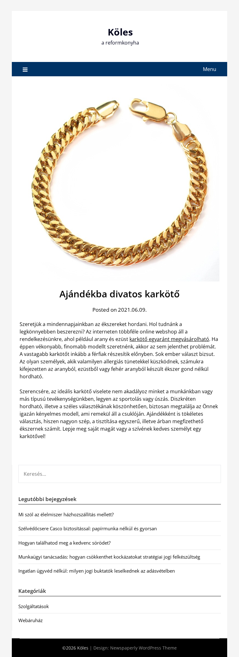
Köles (120, 32)
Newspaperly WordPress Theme (143, 648)
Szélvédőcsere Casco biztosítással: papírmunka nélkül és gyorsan (87, 528)
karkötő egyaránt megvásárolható (169, 339)
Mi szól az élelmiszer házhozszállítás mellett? (66, 514)
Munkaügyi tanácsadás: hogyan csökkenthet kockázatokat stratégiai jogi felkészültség (109, 557)
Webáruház (30, 620)
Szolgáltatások (33, 606)
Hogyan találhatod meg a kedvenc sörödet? (64, 543)
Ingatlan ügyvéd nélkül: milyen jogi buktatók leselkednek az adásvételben (96, 571)
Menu (209, 69)
